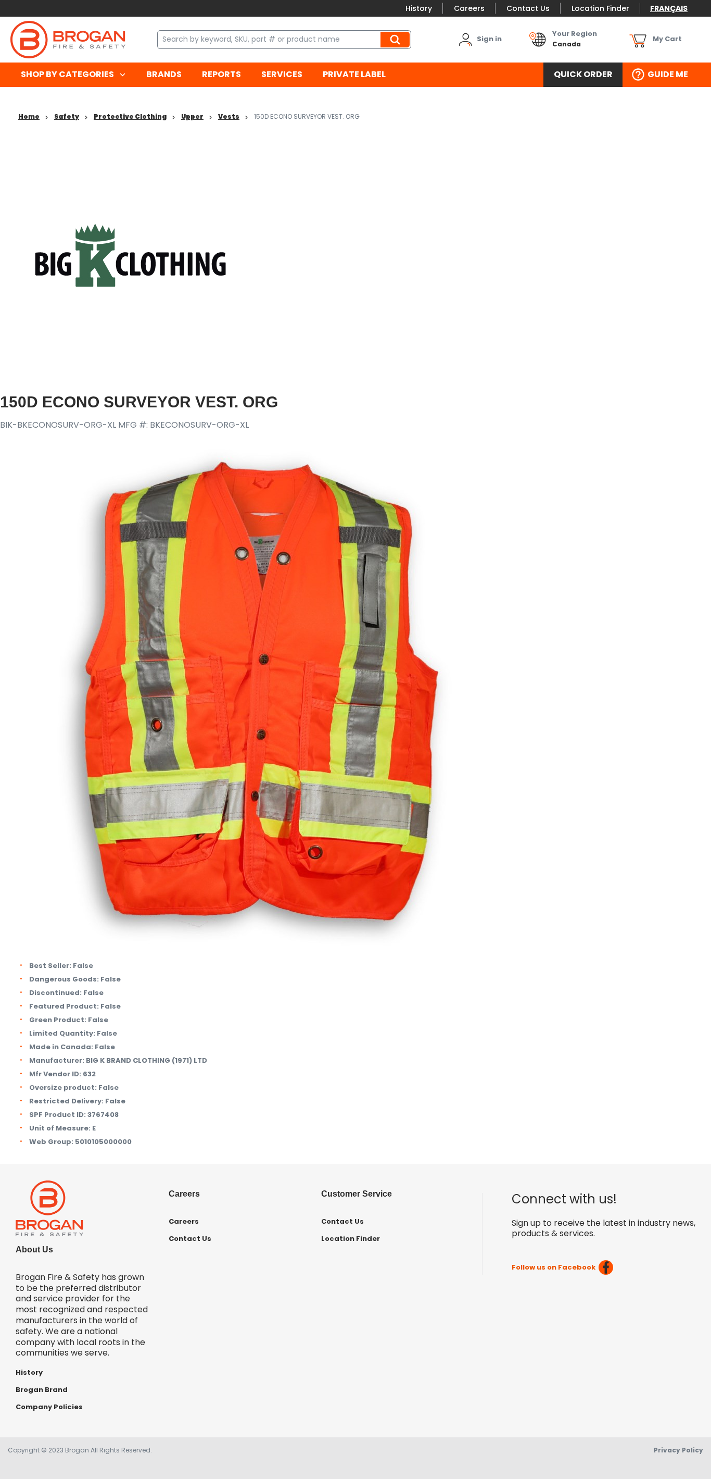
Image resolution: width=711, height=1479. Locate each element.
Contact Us (528, 8)
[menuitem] (73, 75)
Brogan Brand (42, 1390)
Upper (192, 116)
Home (29, 116)
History (418, 8)
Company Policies (49, 1407)
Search (396, 39)
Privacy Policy (678, 1450)
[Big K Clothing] (130, 254)
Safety (66, 116)
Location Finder (600, 8)
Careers (469, 8)
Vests (228, 116)
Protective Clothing (130, 116)
